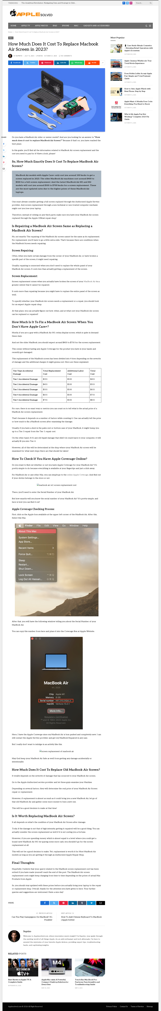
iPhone (65, 26)
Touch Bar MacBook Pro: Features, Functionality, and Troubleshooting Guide (87, 982)
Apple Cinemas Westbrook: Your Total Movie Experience (138, 62)
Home (13, 26)
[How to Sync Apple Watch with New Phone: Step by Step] (116, 91)
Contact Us (124, 1007)
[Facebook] (3, 144)
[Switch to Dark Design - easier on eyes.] (146, 26)
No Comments (66, 56)
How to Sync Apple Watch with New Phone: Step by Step (137, 90)
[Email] (3, 168)
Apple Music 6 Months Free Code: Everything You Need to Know (138, 102)
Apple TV (25, 26)
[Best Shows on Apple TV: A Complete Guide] (23, 967)
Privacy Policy (111, 1007)
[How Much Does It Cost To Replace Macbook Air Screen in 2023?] (56, 100)
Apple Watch (41, 26)
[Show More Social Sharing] (102, 62)
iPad (55, 26)
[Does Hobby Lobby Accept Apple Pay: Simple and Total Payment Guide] (116, 76)
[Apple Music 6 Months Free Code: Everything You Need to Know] (116, 104)
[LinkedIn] (3, 156)
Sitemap (150, 1007)
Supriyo (19, 56)
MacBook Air (90, 281)
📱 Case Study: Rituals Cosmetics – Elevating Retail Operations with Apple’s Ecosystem (138, 48)
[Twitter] (3, 150)
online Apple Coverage (77, 475)
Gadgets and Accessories (96, 26)
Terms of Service (137, 1007)
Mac (76, 26)
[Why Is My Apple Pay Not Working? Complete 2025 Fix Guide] (116, 117)
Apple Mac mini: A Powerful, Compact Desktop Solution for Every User (55, 982)
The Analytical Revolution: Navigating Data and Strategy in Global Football (49, 3)
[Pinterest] (3, 162)
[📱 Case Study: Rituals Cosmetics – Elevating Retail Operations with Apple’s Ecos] (116, 48)
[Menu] (150, 26)
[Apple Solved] (31, 14)
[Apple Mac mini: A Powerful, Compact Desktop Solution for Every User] (57, 967)
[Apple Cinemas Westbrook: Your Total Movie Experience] (116, 63)
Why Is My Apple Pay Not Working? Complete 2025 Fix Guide (136, 116)
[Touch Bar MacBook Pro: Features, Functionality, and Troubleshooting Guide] (90, 967)
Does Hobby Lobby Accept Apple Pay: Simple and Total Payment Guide (138, 76)
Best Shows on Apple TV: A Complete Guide (19, 981)
